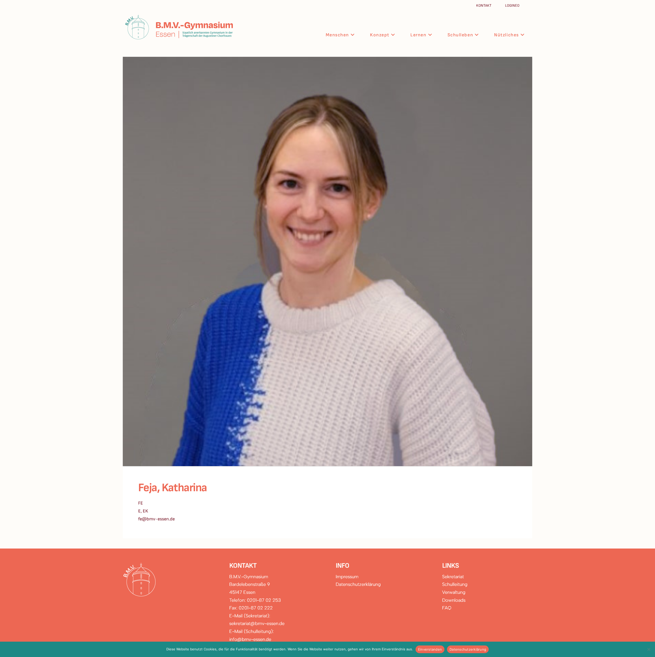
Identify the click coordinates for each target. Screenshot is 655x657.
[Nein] (648, 649)
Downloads (453, 600)
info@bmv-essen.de (250, 639)
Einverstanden (430, 649)
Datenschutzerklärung (358, 584)
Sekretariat (453, 576)
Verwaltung (453, 592)
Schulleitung (454, 584)
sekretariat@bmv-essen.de (257, 623)
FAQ (446, 608)
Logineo (512, 5)
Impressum (347, 576)
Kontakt (484, 5)
